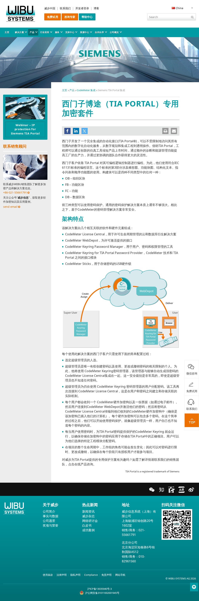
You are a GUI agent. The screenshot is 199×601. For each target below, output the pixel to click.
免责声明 (106, 575)
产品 (32, 32)
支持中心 (69, 32)
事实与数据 (50, 516)
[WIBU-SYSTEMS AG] (20, 14)
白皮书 (87, 525)
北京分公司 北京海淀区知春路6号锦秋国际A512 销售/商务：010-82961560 (138, 551)
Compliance (91, 575)
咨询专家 (69, 17)
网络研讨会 (90, 521)
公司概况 (114, 32)
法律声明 (62, 575)
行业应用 (44, 32)
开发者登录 (82, 8)
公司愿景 (49, 521)
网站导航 (120, 575)
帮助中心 (87, 17)
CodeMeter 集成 (86, 90)
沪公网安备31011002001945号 (102, 593)
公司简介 (49, 511)
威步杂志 (88, 516)
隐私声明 (75, 575)
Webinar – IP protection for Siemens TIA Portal (25, 129)
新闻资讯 (88, 511)
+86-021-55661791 (15, 192)
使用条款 (48, 575)
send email (10, 206)
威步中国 (49, 8)
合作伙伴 (99, 32)
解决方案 (19, 32)
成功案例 (88, 530)
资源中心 (84, 32)
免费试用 (52, 17)
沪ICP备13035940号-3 (99, 589)
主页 (7, 32)
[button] (67, 131)
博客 (96, 8)
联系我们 (65, 8)
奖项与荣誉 (50, 525)
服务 (57, 32)
